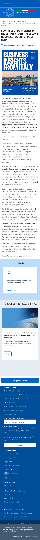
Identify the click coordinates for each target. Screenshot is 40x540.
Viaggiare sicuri (8, 461)
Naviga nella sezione (20, 380)
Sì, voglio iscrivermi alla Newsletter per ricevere (17, 437)
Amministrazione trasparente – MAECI (16, 517)
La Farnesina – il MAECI (11, 454)
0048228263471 (12, 399)
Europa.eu (10, 478)
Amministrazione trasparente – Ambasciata (18, 513)
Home (3, 21)
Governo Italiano (7, 4)
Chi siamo (7, 494)
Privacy (29, 431)
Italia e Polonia (8, 498)
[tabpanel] (20, 281)
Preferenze (18, 536)
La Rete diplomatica (10, 458)
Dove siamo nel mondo (11, 465)
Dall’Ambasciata (19, 21)
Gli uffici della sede (10, 414)
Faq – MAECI (8, 485)
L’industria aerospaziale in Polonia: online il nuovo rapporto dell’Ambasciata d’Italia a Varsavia (20, 335)
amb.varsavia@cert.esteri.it (16, 410)
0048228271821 (12, 402)
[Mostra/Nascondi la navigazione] (4, 12)
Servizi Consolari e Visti (11, 502)
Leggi (9, 354)
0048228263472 (24, 399)
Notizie (9, 21)
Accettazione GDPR (10, 426)
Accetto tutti (31, 536)
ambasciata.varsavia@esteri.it (18, 406)
